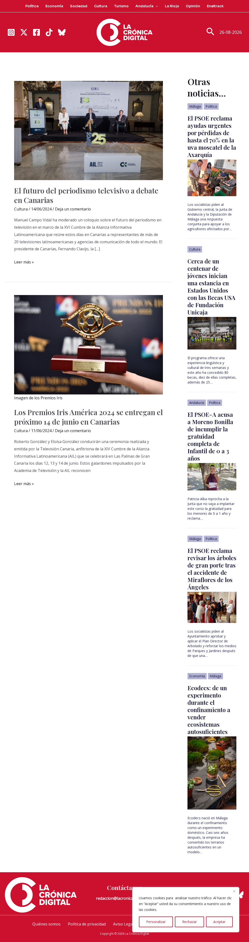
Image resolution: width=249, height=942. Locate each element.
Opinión (193, 6)
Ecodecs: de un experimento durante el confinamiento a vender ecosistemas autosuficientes (208, 709)
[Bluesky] (62, 32)
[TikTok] (49, 32)
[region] (185, 909)
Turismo (121, 6)
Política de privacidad (87, 924)
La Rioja (172, 6)
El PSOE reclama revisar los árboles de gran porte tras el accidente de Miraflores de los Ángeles (211, 569)
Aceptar (219, 921)
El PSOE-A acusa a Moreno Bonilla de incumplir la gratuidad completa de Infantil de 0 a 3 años (210, 436)
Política (32, 6)
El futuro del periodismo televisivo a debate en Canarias (86, 195)
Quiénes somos (46, 924)
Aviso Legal (123, 924)
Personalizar (156, 921)
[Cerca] (234, 891)
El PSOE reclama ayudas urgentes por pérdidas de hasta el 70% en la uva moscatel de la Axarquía (211, 136)
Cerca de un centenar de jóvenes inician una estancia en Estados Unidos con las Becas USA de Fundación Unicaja (211, 286)
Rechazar (189, 921)
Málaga (195, 106)
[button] (155, 6)
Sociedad (78, 6)
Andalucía (144, 6)
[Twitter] (24, 32)
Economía (54, 6)
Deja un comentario (73, 209)
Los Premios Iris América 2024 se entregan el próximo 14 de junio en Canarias (88, 417)
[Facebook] (36, 32)
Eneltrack (215, 6)
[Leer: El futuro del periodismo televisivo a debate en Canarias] (88, 130)
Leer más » (24, 262)
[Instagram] (11, 32)
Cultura (100, 6)
